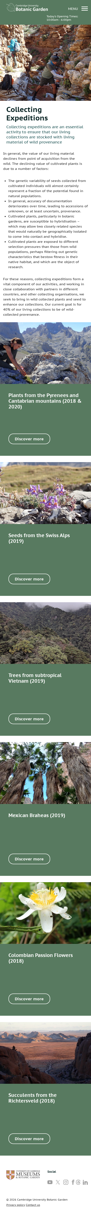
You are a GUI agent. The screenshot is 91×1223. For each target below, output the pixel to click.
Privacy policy (15, 1205)
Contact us (33, 1205)
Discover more (29, 438)
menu (73, 9)
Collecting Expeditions (27, 113)
